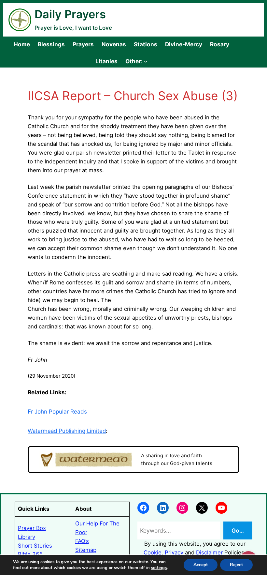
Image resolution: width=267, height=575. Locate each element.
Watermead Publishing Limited (67, 431)
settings (159, 568)
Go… (238, 530)
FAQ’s (82, 541)
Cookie (153, 552)
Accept (200, 565)
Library (26, 537)
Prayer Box (32, 528)
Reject (236, 565)
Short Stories (35, 545)
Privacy (174, 552)
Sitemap (85, 550)
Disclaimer (209, 552)
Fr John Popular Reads (57, 411)
